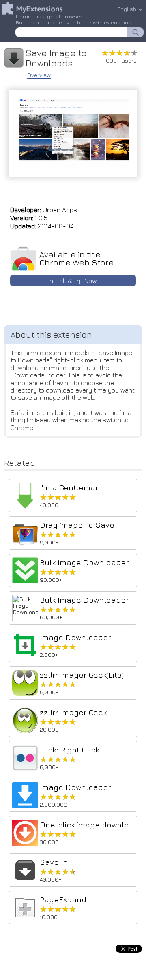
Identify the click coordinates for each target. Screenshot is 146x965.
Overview (39, 75)
